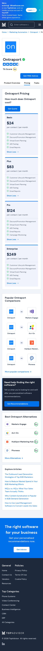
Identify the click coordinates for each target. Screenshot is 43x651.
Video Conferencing (10, 600)
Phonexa (16, 450)
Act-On (15, 433)
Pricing (27, 83)
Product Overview (12, 83)
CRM (4, 613)
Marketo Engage (19, 424)
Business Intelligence (11, 609)
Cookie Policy (21, 579)
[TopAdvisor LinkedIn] (3, 643)
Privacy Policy (21, 570)
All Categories (8, 622)
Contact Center (9, 605)
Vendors (5, 579)
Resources (6, 583)
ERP (3, 618)
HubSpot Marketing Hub (23, 441)
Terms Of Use (21, 575)
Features (38, 83)
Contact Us (7, 575)
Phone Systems (8, 596)
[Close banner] (40, 10)
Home (4, 570)
